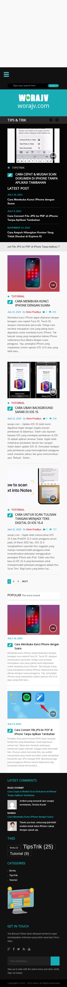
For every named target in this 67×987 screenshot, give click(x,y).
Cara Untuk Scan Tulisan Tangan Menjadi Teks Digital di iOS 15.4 (35, 518)
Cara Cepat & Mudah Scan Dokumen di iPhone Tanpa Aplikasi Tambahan (36, 178)
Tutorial (18, 296)
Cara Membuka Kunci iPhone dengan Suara (32, 303)
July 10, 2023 (14, 312)
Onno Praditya (33, 312)
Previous (50, 119)
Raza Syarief (15, 788)
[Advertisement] (33, 33)
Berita (14, 848)
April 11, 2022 (14, 418)
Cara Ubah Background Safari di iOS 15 (34, 410)
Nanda (11, 813)
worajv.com (33, 106)
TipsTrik (18, 167)
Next (57, 119)
